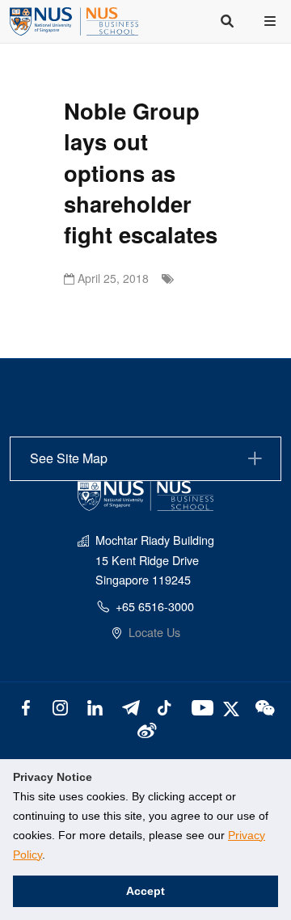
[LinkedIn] (95, 706)
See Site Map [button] (69, 458)
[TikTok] (164, 706)
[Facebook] (26, 706)
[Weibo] (146, 729)
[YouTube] (199, 706)
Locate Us (154, 631)
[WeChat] (264, 706)
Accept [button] (145, 890)
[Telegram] (130, 706)
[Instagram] (60, 706)
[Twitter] (233, 706)
